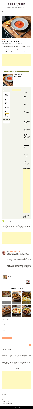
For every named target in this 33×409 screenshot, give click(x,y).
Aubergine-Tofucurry (16, 302)
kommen (25, 157)
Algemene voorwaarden (5, 401)
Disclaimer (4, 394)
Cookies (3, 396)
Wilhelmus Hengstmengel (5, 43)
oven (26, 92)
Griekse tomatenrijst (6, 315)
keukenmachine (26, 145)
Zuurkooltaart (6, 302)
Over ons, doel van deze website (7, 403)
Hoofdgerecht (3, 39)
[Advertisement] (16, 60)
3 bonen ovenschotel (27, 302)
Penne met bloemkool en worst (16, 315)
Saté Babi (26, 315)
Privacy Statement (5, 399)
